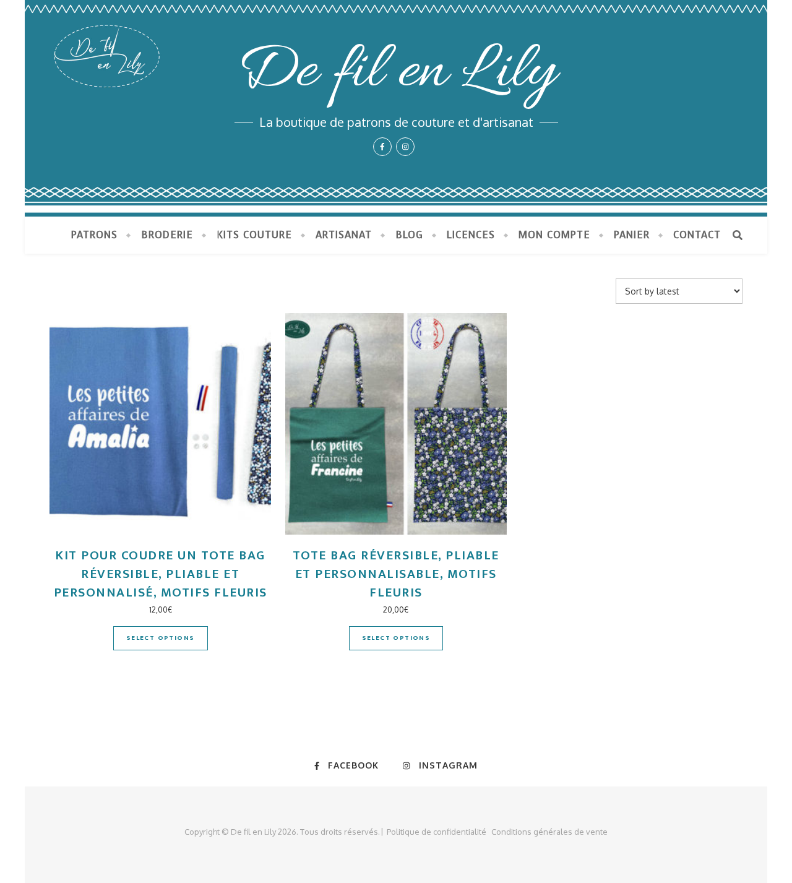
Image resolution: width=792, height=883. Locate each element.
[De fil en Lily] (396, 108)
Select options (160, 638)
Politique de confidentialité (436, 832)
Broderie (167, 234)
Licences (471, 234)
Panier (632, 234)
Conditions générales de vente (549, 832)
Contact (697, 234)
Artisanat (344, 234)
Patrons (94, 234)
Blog (409, 234)
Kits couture (254, 234)
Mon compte (554, 234)
